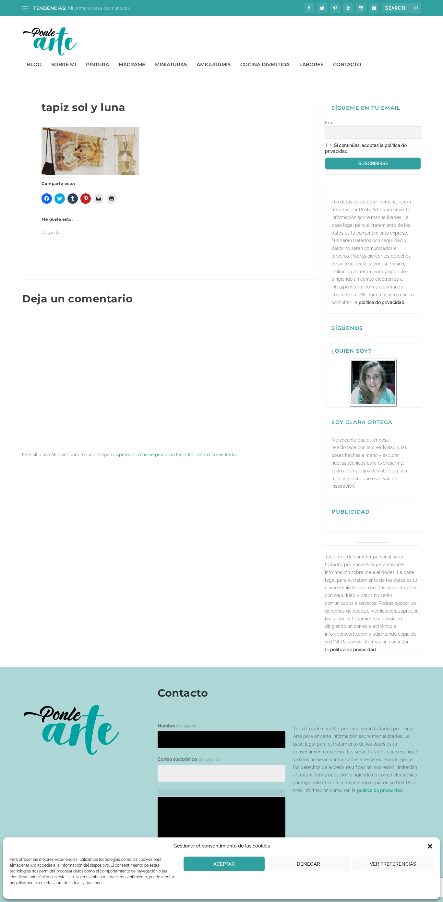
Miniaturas (171, 64)
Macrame (132, 64)
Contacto (347, 64)
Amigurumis (214, 64)
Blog (34, 64)
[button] (430, 846)
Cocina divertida (265, 64)
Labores (311, 64)
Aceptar (224, 864)
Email (331, 122)
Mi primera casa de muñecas (99, 8)
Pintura (97, 64)
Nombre (177, 725)
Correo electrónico (188, 759)
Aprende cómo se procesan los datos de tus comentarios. (177, 454)
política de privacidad (381, 302)
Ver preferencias (393, 864)
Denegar (308, 864)
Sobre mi (63, 64)
